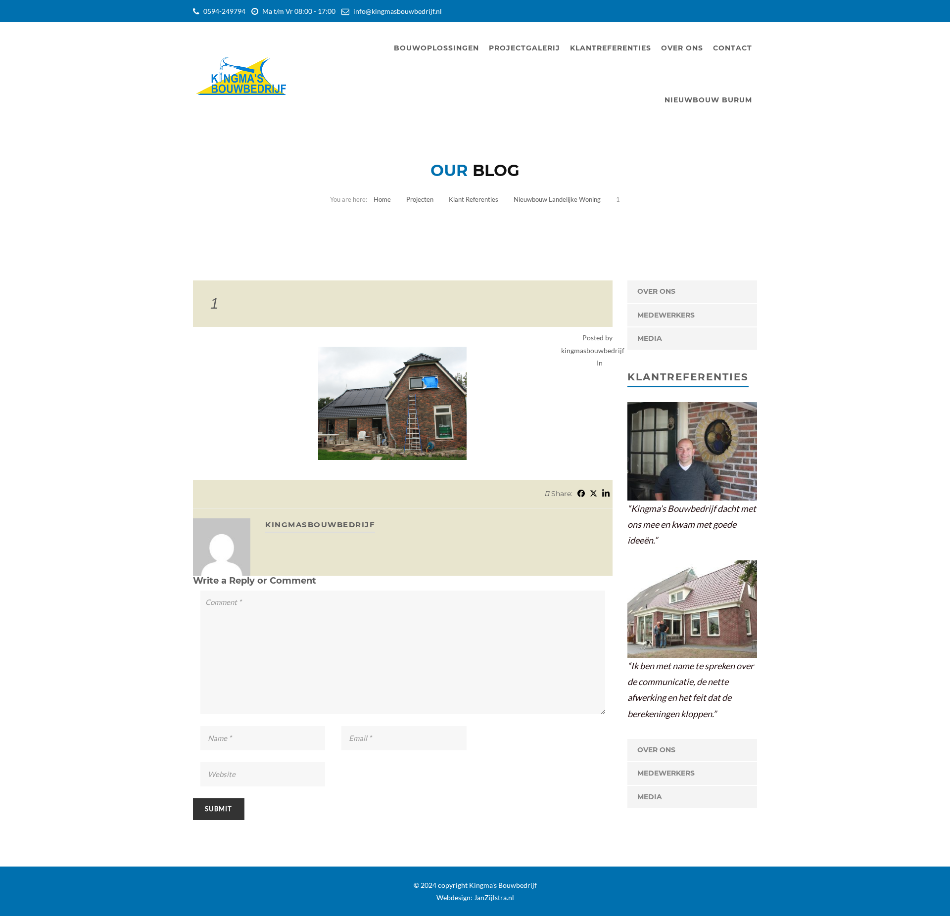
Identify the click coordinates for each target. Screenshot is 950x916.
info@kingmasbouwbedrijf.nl (397, 11)
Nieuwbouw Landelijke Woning (557, 199)
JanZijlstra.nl (494, 897)
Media (649, 338)
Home (382, 199)
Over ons (682, 48)
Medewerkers (666, 315)
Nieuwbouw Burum (708, 99)
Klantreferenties (610, 48)
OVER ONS (656, 291)
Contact (732, 48)
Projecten (419, 199)
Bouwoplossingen (436, 48)
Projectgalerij (524, 48)
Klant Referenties (473, 199)
